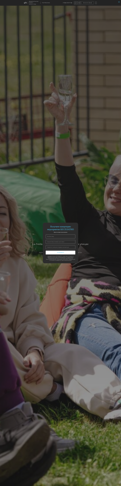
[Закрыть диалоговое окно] (119, 2)
